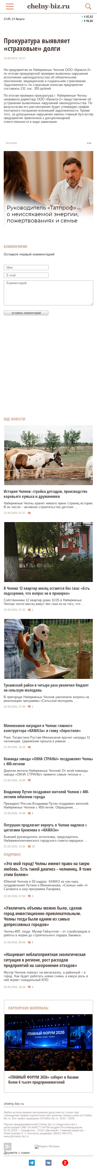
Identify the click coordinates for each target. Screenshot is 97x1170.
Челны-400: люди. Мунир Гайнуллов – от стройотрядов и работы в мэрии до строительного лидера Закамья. (47, 933)
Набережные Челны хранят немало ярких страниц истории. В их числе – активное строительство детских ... (48, 505)
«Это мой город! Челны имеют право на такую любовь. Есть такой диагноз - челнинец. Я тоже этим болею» (47, 868)
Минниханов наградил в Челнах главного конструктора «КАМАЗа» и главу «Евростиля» (42, 728)
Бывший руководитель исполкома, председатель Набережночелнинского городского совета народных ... (45, 838)
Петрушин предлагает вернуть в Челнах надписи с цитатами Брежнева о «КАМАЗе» (45, 827)
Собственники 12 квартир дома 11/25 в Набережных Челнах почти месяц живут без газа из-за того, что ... (44, 602)
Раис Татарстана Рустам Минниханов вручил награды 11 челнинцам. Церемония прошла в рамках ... (47, 739)
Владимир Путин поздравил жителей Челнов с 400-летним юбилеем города (46, 794)
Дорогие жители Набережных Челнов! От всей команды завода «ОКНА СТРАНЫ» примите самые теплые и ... (46, 772)
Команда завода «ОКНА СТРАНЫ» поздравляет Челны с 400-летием (48, 761)
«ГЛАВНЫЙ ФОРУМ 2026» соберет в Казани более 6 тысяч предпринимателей (43, 1079)
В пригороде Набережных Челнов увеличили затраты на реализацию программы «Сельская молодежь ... (46, 699)
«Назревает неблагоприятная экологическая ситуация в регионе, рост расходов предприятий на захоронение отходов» (45, 959)
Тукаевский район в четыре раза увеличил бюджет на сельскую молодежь (46, 687)
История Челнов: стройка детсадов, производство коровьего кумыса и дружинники (45, 494)
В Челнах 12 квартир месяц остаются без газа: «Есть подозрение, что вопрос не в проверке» (47, 590)
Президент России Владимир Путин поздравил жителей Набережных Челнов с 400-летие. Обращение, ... (46, 805)
